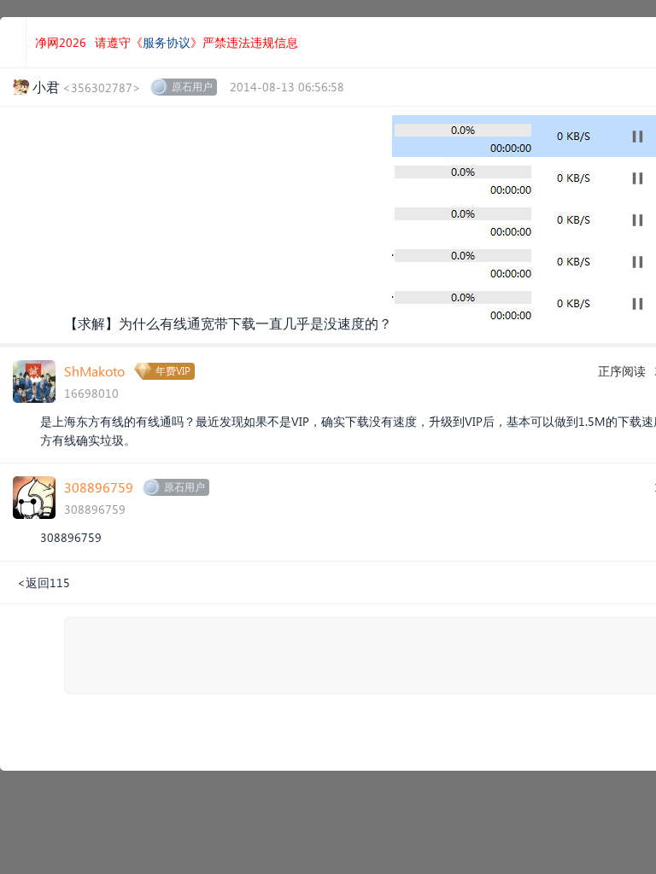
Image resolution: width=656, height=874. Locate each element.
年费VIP (172, 370)
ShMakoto (94, 371)
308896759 (98, 487)
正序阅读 (622, 371)
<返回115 (43, 582)
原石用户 (192, 86)
